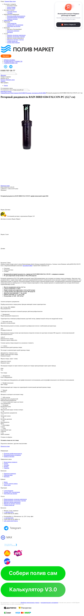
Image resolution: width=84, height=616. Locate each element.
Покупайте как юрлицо (13, 26)
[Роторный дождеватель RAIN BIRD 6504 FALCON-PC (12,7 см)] (25, 149)
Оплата (6, 463)
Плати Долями (11, 7)
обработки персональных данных (30, 602)
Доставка (9, 13)
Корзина (3, 79)
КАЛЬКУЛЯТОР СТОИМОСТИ (13, 61)
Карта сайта (7, 485)
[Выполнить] (29, 90)
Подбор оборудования (13, 42)
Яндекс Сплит (11, 8)
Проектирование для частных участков (15, 500)
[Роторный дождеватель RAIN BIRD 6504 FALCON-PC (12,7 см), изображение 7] (25, 446)
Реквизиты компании (13, 30)
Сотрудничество (11, 23)
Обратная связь (8, 20)
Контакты (10, 32)
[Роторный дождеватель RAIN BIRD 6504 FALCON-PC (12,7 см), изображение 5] (25, 347)
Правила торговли (12, 19)
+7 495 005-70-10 (8, 512)
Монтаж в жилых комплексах (12, 502)
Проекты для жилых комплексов (16, 35)
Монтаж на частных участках (15, 39)
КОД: (2, 187)
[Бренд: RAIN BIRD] (4, 193)
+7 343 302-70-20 (8, 518)
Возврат (6, 466)
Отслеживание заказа (7, 90)
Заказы (6, 85)
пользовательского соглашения (49, 602)
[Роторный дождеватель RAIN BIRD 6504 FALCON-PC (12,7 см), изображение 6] (25, 397)
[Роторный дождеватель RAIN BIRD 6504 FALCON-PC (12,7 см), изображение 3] (25, 248)
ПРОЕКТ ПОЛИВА (9, 60)
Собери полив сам (12, 41)
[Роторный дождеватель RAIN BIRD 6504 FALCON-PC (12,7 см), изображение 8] (25, 496)
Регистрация (7, 91)
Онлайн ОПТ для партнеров (15, 25)
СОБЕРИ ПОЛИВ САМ (10, 63)
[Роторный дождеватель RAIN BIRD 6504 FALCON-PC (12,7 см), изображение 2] (25, 198)
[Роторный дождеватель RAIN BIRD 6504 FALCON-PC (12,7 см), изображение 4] (25, 297)
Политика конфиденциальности (16, 16)
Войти (2, 91)
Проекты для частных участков (16, 36)
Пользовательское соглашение (15, 17)
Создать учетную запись (11, 483)
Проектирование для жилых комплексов (15, 499)
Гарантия (6, 468)
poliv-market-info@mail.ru (11, 521)
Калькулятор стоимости (10, 462)
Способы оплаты (12, 11)
